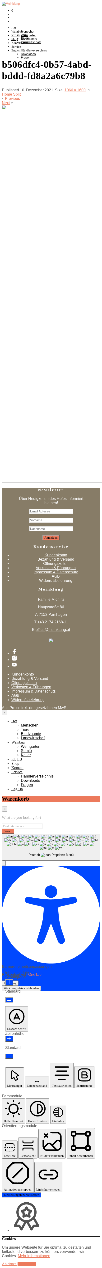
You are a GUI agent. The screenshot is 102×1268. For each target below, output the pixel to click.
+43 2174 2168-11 (52, 622)
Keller (25, 42)
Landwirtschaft (33, 738)
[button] (4, 863)
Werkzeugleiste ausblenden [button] (21, 988)
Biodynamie (31, 734)
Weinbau (18, 742)
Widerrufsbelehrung (55, 581)
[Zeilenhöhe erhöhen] (9, 1039)
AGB (56, 576)
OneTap (35, 974)
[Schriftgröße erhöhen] (9, 982)
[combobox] (51, 847)
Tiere (25, 729)
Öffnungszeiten (56, 564)
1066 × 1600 (75, 90)
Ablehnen (9, 1264)
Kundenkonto (56, 555)
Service (16, 46)
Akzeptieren (27, 1264)
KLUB (16, 759)
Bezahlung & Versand (55, 559)
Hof (13, 28)
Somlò (25, 39)
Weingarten (28, 35)
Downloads (28, 54)
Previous (12, 99)
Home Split (11, 94)
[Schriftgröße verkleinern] (9, 999)
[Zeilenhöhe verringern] (9, 1056)
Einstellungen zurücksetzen (21, 1194)
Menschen (28, 31)
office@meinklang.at (53, 630)
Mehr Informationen (34, 1256)
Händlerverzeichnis (34, 50)
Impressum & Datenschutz (56, 572)
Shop (15, 763)
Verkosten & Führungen (56, 568)
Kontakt (17, 768)
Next (6, 103)
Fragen (25, 57)
